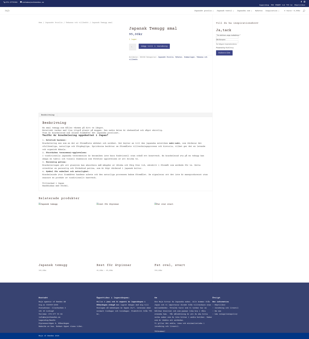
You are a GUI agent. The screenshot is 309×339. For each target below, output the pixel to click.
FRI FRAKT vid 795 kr (282, 5)
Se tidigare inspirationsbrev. (226, 44)
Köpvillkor (300, 5)
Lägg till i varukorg (154, 46)
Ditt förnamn (220, 40)
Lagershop (264, 5)
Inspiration (271, 11)
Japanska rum (243, 11)
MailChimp (230, 48)
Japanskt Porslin (54, 23)
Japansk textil (224, 11)
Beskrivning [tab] (47, 115)
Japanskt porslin (203, 11)
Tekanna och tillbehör (77, 23)
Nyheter (259, 11)
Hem (40, 23)
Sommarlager (189, 57)
